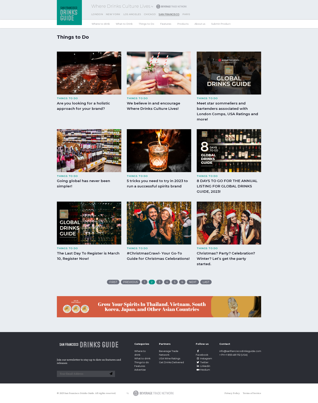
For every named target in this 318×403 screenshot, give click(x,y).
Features (165, 23)
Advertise (140, 369)
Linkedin (205, 366)
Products (183, 23)
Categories (141, 344)
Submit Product (221, 23)
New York (113, 14)
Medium (205, 369)
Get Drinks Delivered (171, 362)
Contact (224, 344)
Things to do (141, 362)
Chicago (150, 14)
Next (193, 282)
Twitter (204, 362)
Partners (165, 344)
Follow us (202, 344)
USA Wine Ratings (169, 358)
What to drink (142, 358)
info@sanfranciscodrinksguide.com (240, 351)
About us (200, 23)
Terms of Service (252, 393)
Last (206, 282)
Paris (186, 14)
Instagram (206, 358)
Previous (130, 282)
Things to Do (146, 23)
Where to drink (101, 23)
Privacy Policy (232, 393)
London (97, 14)
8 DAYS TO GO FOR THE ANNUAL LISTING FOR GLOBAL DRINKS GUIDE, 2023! (227, 186)
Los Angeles (132, 14)
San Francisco (169, 14)
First (113, 282)
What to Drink (124, 23)
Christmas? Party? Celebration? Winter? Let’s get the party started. (226, 258)
